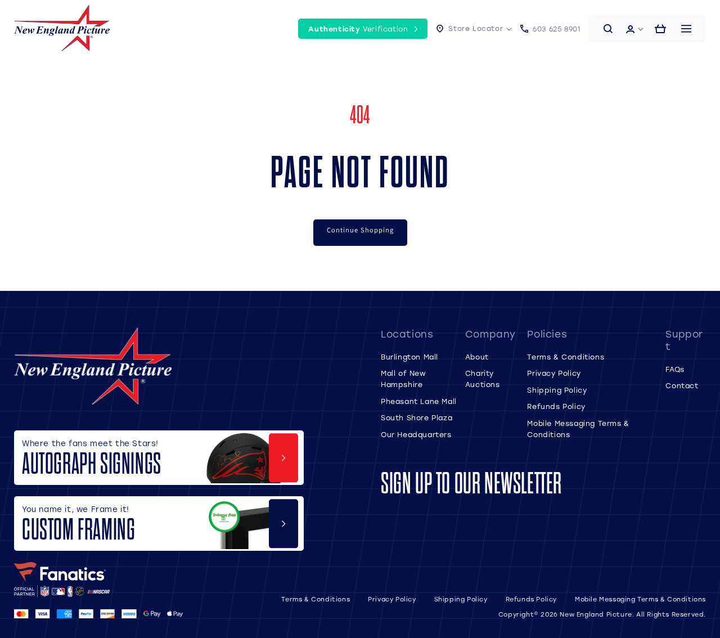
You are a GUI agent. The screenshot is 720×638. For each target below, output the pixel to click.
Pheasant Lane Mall (419, 401)
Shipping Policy (557, 389)
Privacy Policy (553, 373)
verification (358, 28)
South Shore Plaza (416, 417)
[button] (474, 29)
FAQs (674, 369)
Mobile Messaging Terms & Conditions (640, 599)
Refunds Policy (556, 406)
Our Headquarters (416, 434)
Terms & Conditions (565, 356)
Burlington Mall (409, 356)
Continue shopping (360, 230)
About (477, 356)
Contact (681, 385)
